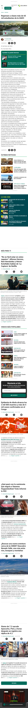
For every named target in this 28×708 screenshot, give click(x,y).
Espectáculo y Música (19, 183)
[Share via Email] (15, 43)
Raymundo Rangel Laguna (8, 412)
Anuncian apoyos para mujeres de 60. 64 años (19, 342)
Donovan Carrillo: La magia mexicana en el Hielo (14, 56)
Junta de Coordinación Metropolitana (14, 211)
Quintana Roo (17, 348)
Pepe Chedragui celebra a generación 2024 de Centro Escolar (20, 359)
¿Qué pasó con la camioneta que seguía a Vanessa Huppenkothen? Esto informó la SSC (13, 487)
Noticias (6, 12)
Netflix (2, 295)
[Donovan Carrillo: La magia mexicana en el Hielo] (4, 57)
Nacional (16, 340)
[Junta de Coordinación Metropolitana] (4, 212)
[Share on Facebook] (9, 43)
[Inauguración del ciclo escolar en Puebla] (4, 201)
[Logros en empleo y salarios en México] (7, 366)
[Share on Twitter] (12, 43)
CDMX (15, 331)
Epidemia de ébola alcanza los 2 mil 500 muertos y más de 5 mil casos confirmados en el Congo (14, 405)
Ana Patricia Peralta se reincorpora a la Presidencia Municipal (17, 222)
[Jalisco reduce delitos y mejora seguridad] (4, 206)
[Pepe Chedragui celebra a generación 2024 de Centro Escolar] (7, 358)
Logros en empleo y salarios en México (19, 367)
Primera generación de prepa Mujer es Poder (19, 350)
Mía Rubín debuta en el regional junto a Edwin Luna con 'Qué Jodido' (16, 63)
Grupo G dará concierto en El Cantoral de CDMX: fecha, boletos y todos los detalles (20, 187)
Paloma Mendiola (6, 268)
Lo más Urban (17, 167)
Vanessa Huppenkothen (19, 524)
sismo (4, 663)
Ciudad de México (12, 581)
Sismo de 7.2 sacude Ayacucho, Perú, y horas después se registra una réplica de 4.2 (11, 629)
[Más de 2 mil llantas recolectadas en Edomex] (4, 217)
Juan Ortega (8, 38)
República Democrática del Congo (10, 439)
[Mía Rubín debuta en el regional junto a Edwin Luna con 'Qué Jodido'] (4, 64)
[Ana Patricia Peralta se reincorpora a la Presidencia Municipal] (4, 223)
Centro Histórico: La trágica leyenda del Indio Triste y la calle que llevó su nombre (20, 162)
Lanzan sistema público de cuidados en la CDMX (20, 334)
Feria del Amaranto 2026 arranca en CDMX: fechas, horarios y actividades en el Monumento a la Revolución (20, 172)
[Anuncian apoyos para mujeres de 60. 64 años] (7, 341)
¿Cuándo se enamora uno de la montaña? (20, 178)
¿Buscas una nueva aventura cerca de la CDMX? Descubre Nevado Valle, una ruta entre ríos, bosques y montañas (13, 547)
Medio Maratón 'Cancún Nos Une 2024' (19, 375)
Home (2, 12)
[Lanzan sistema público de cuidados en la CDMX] (7, 333)
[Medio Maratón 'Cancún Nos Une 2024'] (7, 374)
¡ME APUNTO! (14, 395)
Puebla (15, 355)
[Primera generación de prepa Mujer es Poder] (7, 350)
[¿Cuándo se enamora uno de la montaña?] (7, 177)
